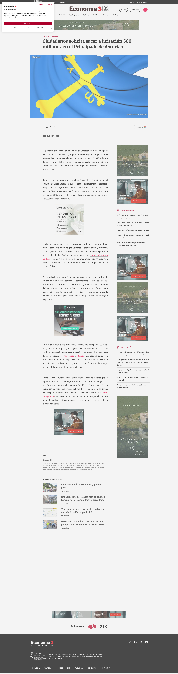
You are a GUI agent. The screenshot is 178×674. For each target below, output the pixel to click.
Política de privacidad (45, 5)
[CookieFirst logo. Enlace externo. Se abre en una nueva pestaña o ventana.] (10, 6)
